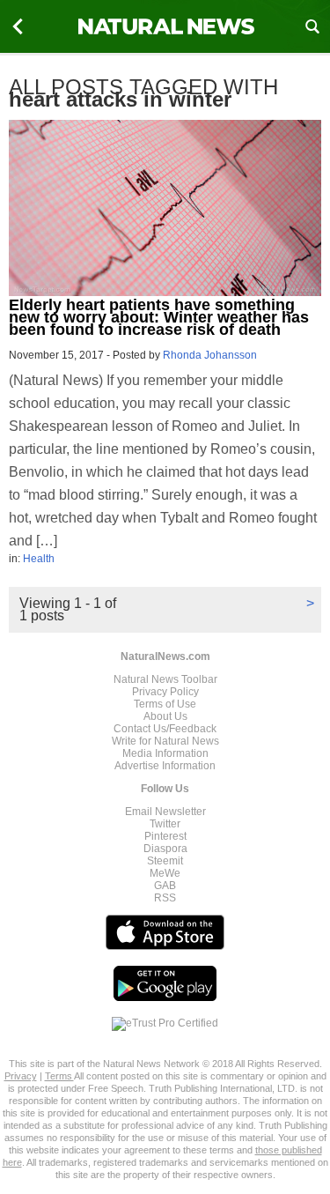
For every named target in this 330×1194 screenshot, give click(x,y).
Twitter (165, 824)
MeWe (165, 873)
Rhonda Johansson (210, 355)
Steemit (165, 861)
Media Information (165, 753)
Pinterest (165, 836)
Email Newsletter (165, 811)
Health (39, 559)
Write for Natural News (165, 741)
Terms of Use (165, 704)
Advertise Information (165, 766)
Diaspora (165, 848)
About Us (165, 716)
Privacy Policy (165, 692)
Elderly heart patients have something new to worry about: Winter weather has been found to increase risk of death (159, 317)
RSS (165, 898)
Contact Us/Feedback (165, 729)
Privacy (20, 1076)
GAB (165, 885)
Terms (59, 1076)
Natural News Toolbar (165, 679)
